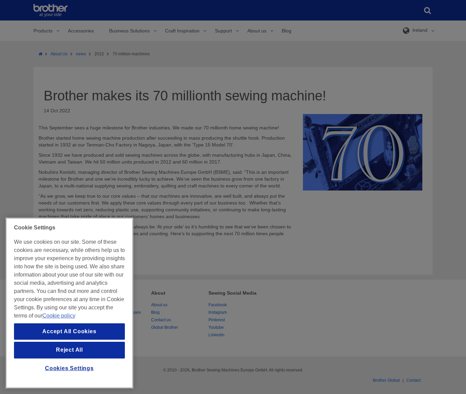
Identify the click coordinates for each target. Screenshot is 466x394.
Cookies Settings (69, 368)
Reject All (69, 350)
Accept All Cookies (69, 331)
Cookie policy (58, 316)
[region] (69, 303)
